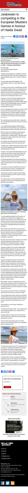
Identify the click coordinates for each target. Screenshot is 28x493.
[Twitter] (20, 36)
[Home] (14, 4)
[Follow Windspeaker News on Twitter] (8, 483)
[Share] (14, 36)
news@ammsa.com (6, 472)
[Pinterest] (22, 36)
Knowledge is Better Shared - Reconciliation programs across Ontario (14, 435)
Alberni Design (11, 476)
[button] (13, 49)
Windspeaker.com (5, 463)
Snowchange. (4, 117)
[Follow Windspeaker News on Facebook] (3, 483)
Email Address (7, 381)
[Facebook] (17, 36)
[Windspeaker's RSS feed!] (13, 483)
